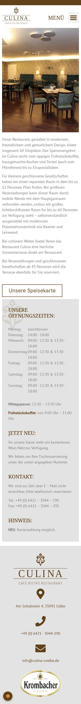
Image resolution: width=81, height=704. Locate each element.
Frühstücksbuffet (22, 412)
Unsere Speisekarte (32, 291)
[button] (73, 17)
